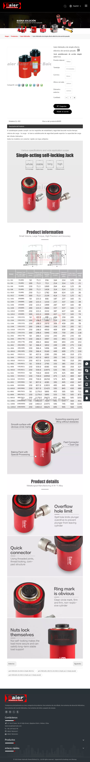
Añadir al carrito (62, 112)
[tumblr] (17, 712)
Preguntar (63, 106)
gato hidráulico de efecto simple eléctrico (21, 671)
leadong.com (67, 759)
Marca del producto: (49, 121)
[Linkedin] (6, 712)
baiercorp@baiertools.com (13, 726)
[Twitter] (13, 712)
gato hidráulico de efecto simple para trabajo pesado (25, 675)
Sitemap (73, 759)
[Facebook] (10, 712)
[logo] (16, 698)
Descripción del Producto (16, 126)
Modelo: (12, 121)
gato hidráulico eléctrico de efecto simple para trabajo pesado (57, 671)
